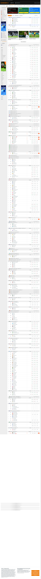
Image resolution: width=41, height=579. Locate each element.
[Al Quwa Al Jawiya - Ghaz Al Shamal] (23, 242)
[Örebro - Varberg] (23, 392)
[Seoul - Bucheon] (23, 266)
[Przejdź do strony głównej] (5, 3)
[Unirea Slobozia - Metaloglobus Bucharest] (23, 332)
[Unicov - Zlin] (23, 173)
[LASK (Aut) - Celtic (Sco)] (23, 23)
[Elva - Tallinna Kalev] (23, 224)
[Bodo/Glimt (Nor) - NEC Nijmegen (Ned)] (23, 21)
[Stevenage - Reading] (23, 68)
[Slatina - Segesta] (23, 161)
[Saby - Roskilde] (23, 195)
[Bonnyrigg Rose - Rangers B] (23, 359)
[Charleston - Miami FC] (23, 433)
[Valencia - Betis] (23, 27)
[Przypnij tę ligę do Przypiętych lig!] (18, 44)
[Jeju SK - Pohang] (23, 265)
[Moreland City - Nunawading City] (23, 118)
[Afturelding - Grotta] (23, 246)
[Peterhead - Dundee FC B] (23, 381)
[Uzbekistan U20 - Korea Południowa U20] (23, 407)
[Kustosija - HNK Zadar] (23, 160)
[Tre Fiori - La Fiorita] (23, 336)
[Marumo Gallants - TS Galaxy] (23, 325)
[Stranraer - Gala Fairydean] (23, 389)
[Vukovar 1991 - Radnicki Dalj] (23, 163)
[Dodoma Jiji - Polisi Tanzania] (23, 426)
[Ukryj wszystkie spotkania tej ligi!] (38, 17)
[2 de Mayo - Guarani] (23, 299)
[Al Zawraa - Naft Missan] (23, 241)
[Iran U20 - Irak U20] (23, 405)
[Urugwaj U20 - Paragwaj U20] (23, 409)
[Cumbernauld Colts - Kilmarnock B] (23, 366)
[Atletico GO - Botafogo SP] (23, 141)
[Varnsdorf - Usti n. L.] (23, 167)
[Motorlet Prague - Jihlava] (23, 171)
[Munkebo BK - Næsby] (23, 191)
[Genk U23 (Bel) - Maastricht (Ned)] (23, 412)
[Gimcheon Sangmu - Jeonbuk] (23, 263)
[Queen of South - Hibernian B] (23, 383)
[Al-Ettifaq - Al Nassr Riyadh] (23, 97)
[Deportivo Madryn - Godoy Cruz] (23, 109)
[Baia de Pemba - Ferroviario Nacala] (23, 286)
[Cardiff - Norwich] (23, 47)
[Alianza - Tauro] (23, 295)
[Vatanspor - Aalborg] (23, 199)
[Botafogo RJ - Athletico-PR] (23, 133)
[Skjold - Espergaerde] (23, 210)
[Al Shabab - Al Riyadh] (23, 96)
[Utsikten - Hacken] (23, 401)
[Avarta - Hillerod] (23, 185)
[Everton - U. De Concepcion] (23, 153)
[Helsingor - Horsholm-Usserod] (23, 189)
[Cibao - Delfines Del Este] (23, 215)
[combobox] (36, 15)
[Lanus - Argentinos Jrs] (23, 101)
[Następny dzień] (38, 15)
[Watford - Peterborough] (23, 74)
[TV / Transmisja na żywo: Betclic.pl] (30, 26)
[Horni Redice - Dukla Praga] (23, 169)
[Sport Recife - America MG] (23, 139)
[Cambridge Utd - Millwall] (23, 57)
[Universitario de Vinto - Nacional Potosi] (23, 130)
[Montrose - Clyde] (23, 379)
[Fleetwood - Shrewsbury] (23, 59)
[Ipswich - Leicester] (23, 60)
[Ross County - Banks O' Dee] (23, 385)
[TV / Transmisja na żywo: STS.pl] (30, 137)
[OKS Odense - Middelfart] (23, 193)
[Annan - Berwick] (23, 357)
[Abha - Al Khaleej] (23, 92)
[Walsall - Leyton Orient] (23, 72)
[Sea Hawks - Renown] (23, 349)
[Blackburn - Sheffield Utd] (23, 53)
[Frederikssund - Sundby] (23, 187)
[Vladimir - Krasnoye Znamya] (23, 319)
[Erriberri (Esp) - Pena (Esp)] (23, 418)
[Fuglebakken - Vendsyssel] (23, 206)
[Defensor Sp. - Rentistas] (23, 429)
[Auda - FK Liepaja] (23, 278)
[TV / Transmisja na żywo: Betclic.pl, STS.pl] (30, 133)
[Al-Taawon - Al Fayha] (23, 94)
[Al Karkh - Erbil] (23, 235)
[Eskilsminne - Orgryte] (23, 399)
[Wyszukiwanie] (35, 3)
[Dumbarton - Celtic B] (23, 368)
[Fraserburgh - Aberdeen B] (23, 374)
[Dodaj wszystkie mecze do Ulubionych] (8, 17)
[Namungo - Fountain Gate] (23, 424)
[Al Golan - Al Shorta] (23, 237)
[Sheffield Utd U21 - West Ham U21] (23, 88)
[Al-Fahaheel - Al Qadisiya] (23, 273)
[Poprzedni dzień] (33, 15)
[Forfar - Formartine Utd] (23, 372)
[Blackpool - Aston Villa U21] (23, 81)
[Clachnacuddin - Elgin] (23, 360)
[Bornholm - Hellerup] (23, 182)
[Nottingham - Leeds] (23, 77)
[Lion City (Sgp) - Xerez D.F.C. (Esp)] (23, 416)
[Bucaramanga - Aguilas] (23, 256)
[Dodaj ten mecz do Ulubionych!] (8, 19)
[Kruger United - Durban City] (23, 323)
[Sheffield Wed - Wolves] (23, 64)
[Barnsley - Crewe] (23, 51)
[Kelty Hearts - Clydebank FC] (23, 377)
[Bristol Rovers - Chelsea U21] (23, 83)
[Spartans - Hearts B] (23, 387)
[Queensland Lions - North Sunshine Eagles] (23, 121)
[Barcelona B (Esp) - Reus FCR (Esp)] (23, 414)
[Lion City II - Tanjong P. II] (23, 342)
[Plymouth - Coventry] (23, 62)
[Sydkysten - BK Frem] (23, 202)
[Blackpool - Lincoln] (23, 55)
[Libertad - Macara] (23, 219)
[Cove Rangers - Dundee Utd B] (23, 362)
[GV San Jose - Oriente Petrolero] (23, 128)
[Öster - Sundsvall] (23, 394)
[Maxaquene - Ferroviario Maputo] (23, 288)
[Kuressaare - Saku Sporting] (23, 226)
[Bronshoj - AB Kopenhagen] (23, 204)
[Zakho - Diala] (23, 239)
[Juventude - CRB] (23, 143)
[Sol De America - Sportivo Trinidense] (23, 305)
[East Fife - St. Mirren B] (23, 370)
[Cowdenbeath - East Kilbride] (23, 364)
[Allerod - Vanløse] (23, 183)
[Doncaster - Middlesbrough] (23, 49)
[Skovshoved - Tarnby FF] (23, 200)
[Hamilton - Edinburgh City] (23, 375)
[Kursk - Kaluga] (23, 314)
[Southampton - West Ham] (23, 66)
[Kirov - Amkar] (23, 315)
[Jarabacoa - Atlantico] (23, 214)
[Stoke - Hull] (23, 70)
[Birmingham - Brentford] (23, 76)
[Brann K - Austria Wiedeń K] (23, 230)
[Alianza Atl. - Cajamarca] (23, 309)
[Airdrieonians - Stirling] (23, 353)
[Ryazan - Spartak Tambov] (23, 317)
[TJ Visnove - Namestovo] (23, 345)
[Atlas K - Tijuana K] (23, 282)
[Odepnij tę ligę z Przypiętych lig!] (20, 17)
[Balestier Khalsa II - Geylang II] (23, 340)
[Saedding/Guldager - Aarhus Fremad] (23, 197)
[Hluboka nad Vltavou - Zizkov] (23, 176)
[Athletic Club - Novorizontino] (23, 137)
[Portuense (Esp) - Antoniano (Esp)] (23, 420)
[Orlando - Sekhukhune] (23, 327)
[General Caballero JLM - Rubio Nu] (23, 303)
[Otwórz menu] (39, 3)
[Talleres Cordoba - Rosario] (23, 103)
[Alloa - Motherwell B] (23, 355)
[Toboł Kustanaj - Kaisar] (23, 251)
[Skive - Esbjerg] (23, 208)
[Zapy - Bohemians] (23, 175)
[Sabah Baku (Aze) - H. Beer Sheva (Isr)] (23, 19)
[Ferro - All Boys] (23, 107)
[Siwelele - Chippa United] (23, 329)
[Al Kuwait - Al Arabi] (23, 271)
